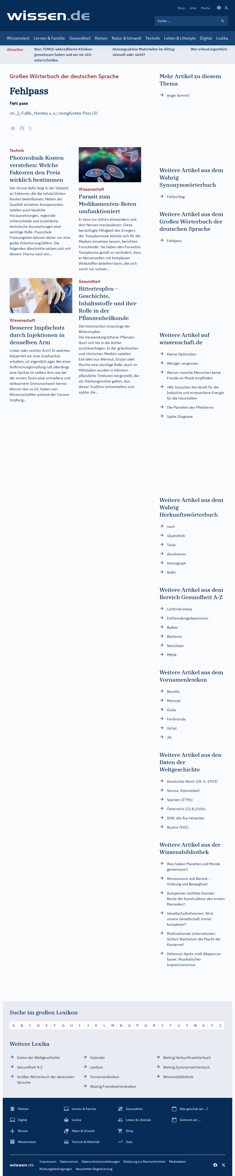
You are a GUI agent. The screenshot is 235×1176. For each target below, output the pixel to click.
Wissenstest (18, 38)
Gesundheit (80, 38)
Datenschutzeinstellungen (101, 1161)
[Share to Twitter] (30, 128)
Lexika (222, 38)
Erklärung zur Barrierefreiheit (144, 1161)
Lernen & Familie (49, 38)
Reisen (101, 38)
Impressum (47, 1161)
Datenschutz (69, 1161)
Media (205, 8)
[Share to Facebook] (22, 128)
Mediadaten (177, 1161)
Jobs (193, 8)
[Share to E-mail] (13, 128)
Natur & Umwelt (126, 38)
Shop (181, 8)
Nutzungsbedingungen (55, 1169)
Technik (152, 38)
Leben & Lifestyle (180, 38)
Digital (206, 38)
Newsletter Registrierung (94, 1169)
